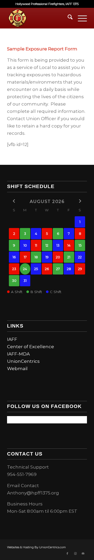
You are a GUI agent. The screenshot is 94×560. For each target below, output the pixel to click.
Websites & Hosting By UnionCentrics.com (36, 547)
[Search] (67, 18)
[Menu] (80, 18)
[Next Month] (80, 201)
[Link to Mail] (83, 553)
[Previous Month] (14, 201)
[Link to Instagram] (75, 553)
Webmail (17, 368)
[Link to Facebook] (67, 553)
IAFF (12, 339)
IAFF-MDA (18, 354)
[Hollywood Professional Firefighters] (39, 18)
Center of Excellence (30, 346)
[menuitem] (67, 18)
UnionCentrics (23, 361)
